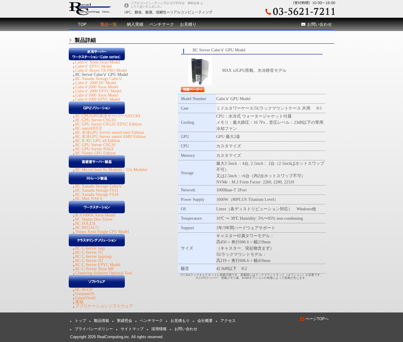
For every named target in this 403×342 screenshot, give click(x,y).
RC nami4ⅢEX (88, 128)
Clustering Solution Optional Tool (103, 273)
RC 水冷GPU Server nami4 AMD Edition (110, 136)
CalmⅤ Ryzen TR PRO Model (101, 70)
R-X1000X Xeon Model (95, 215)
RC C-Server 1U (89, 252)
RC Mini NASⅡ (89, 198)
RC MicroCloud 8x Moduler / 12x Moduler (111, 169)
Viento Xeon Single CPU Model (102, 231)
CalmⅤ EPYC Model (93, 66)
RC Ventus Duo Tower (94, 219)
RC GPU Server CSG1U (95, 120)
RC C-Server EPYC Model (97, 265)
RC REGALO (87, 227)
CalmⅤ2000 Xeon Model (96, 87)
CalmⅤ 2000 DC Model (95, 83)
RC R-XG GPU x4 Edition (97, 141)
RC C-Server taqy (90, 248)
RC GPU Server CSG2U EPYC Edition (108, 124)
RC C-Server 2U (89, 260)
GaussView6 (85, 298)
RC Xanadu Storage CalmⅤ (98, 78)
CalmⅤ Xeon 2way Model (97, 62)
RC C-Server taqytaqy (93, 256)
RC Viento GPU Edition (95, 153)
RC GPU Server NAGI (94, 149)
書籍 (79, 302)
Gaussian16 (84, 293)
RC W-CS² (84, 289)
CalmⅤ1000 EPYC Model (97, 99)
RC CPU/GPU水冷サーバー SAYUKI (107, 116)
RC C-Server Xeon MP (94, 269)
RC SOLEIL (85, 223)
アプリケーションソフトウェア (104, 306)
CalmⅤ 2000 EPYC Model (98, 91)
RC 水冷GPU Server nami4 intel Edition (109, 132)
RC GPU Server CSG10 (95, 145)
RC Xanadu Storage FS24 (96, 194)
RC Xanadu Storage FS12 (96, 190)
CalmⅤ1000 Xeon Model (96, 95)
